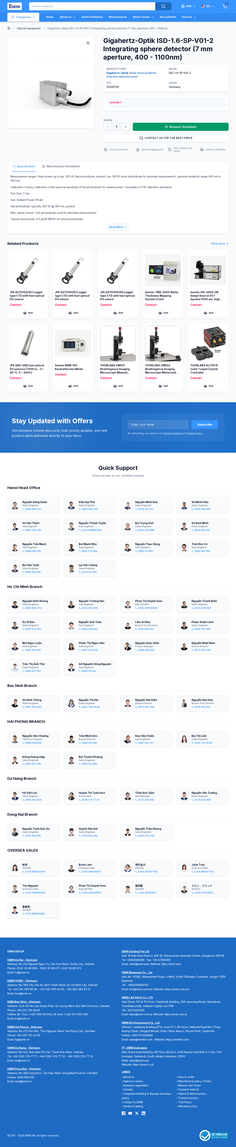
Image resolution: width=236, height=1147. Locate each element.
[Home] (8, 28)
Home (49, 16)
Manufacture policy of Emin (194, 1081)
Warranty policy (187, 1106)
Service (187, 16)
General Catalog (133, 1106)
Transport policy (188, 1097)
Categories (23, 17)
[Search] (163, 6)
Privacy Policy (194, 433)
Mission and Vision (189, 1085)
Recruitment (168, 16)
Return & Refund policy (192, 1093)
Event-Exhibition (92, 16)
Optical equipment (29, 28)
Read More (116, 226)
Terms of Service (172, 433)
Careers (128, 1089)
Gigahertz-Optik (117, 72)
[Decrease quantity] (107, 127)
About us (65, 16)
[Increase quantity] (125, 127)
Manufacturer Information (63, 166)
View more (218, 243)
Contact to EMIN (133, 1102)
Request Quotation (183, 127)
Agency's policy (133, 1081)
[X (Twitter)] (137, 1113)
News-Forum (141, 16)
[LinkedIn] (143, 1113)
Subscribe (204, 424)
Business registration (135, 1085)
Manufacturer (118, 16)
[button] (51, 82)
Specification (26, 166)
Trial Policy (185, 1102)
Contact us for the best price (168, 137)
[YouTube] (130, 1113)
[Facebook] (123, 1113)
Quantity (107, 120)
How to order (186, 1076)
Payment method (188, 1089)
